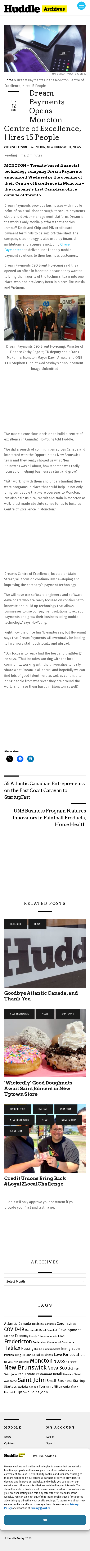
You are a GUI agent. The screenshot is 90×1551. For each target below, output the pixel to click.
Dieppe (9, 1336)
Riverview (68, 1374)
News (77, 147)
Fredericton (17, 1109)
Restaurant (44, 1374)
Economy (21, 1336)
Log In (50, 1436)
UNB (54, 1386)
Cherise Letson (15, 147)
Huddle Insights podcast (47, 1349)
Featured (15, 924)
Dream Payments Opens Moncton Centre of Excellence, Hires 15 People (42, 115)
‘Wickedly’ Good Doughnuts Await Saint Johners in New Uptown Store (38, 1088)
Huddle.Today (15, 1538)
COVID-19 (14, 1329)
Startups (10, 1386)
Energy (33, 1336)
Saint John (68, 1013)
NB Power (71, 1361)
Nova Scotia (69, 1120)
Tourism (45, 1386)
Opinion (9, 1443)
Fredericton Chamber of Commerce (54, 1342)
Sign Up (51, 1443)
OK (45, 1520)
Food (61, 1336)
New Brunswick (59, 147)
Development (69, 1330)
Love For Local (66, 1354)
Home (8, 80)
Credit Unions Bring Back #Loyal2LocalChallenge (35, 1181)
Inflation (9, 1355)
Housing (27, 1349)
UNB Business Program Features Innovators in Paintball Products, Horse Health (49, 817)
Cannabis (50, 1323)
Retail (57, 1374)
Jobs (28, 1355)
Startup (79, 1381)
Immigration (70, 1349)
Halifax (43, 1109)
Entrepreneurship (47, 1336)
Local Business (42, 1355)
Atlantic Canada (17, 1323)
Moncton (38, 147)
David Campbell (48, 1330)
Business (38, 1324)
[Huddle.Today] (35, 10)
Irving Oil (20, 1355)
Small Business (59, 1381)
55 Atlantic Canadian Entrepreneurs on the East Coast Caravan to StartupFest (44, 790)
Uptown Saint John (32, 1392)
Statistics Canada (28, 1386)
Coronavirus (66, 1323)
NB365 (59, 1361)
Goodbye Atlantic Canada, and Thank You (41, 996)
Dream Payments (64, 171)
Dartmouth (32, 1330)
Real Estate (26, 1374)
